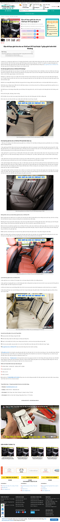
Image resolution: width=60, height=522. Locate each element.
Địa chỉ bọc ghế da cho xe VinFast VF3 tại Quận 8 (22, 458)
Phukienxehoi (13, 358)
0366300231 (30, 34)
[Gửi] (49, 11)
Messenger (2, 514)
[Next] (18, 28)
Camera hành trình (50, 514)
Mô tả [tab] (2, 43)
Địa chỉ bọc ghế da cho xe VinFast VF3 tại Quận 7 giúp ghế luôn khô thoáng (17, 53)
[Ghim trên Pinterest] (23, 512)
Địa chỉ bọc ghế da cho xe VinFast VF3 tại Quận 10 (37, 458)
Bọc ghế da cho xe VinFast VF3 (9, 346)
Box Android (11, 520)
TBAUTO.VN (4, 518)
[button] (55, 6)
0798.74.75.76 (24, 488)
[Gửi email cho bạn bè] (21, 512)
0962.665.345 (4, 487)
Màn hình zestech (49, 511)
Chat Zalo (2, 510)
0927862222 (44, 488)
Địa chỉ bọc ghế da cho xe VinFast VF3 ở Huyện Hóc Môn (8, 458)
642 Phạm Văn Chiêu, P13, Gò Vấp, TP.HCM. (9, 485)
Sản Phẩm (7, 16)
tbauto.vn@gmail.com (6, 489)
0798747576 (30, 37)
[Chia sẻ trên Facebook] (17, 512)
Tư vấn (52, 10)
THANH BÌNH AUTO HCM (13, 377)
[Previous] (3, 28)
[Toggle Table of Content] (31, 52)
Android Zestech (49, 513)
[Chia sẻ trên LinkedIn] (25, 512)
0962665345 (30, 30)
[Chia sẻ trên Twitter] (19, 512)
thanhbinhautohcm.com (11, 386)
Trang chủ (2, 16)
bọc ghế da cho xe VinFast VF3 (51, 64)
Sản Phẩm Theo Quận (14, 16)
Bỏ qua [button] (43, 1)
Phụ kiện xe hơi (5, 352)
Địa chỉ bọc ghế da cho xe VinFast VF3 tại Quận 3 (52, 458)
